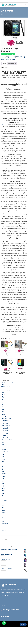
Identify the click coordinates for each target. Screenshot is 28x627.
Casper (3, 399)
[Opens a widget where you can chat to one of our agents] (23, 624)
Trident (3, 498)
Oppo (3, 483)
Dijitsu (3, 447)
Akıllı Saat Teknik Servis (6, 418)
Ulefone (3, 503)
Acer (3, 392)
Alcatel (3, 394)
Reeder (3, 488)
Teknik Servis (3, 416)
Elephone (4, 449)
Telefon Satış (3, 516)
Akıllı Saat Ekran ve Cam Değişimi (7, 382)
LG (15, 56)
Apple (3, 384)
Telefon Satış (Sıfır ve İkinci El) (7, 520)
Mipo (3, 471)
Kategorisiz (3, 388)
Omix (3, 480)
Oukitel (3, 485)
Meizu (3, 469)
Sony (3, 409)
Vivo (3, 507)
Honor (3, 456)
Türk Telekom (4, 500)
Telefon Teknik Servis (6, 432)
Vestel (3, 411)
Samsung (3, 407)
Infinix (3, 461)
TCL (2, 495)
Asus (3, 397)
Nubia (3, 478)
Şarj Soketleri (5, 423)
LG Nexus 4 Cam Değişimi (13, 57)
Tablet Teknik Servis (6, 425)
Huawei (3, 402)
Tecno (3, 497)
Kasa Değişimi (5, 421)
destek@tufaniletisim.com (6, 610)
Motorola (4, 473)
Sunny (3, 493)
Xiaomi (3, 414)
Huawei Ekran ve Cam (5, 386)
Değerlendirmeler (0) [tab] (11, 63)
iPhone (3, 517)
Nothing (3, 476)
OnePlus (3, 481)
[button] (4, 623)
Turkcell (3, 502)
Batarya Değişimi (6, 420)
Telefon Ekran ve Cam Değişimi (7, 439)
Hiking (3, 454)
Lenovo (3, 404)
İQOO (3, 463)
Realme (3, 486)
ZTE (2, 514)
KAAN (3, 464)
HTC (3, 458)
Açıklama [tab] (4, 63)
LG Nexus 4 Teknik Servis (10, 59)
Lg (2, 124)
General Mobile (5, 401)
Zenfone (3, 512)
